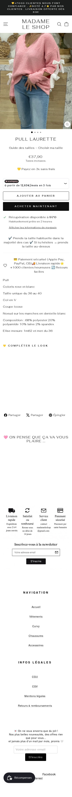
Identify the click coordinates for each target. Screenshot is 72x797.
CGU (35, 676)
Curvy (35, 626)
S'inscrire (36, 757)
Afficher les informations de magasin (33, 227)
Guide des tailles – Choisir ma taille (36, 148)
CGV (35, 686)
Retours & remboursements (35, 705)
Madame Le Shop (36, 24)
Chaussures (36, 635)
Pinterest (36, 778)
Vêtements (35, 616)
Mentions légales (34, 696)
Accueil (36, 607)
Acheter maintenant (36, 206)
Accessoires (35, 645)
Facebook (49, 774)
